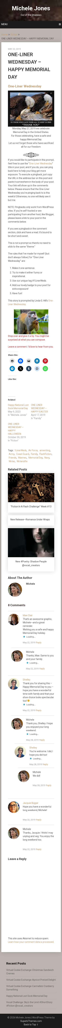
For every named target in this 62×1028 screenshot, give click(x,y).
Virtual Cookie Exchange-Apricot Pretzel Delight (31, 979)
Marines (22, 457)
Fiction (14, 34)
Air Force (33, 450)
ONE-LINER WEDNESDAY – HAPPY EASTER (39, 408)
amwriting (45, 450)
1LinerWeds (20, 450)
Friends (12, 457)
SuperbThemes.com (31, 1021)
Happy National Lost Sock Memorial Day (26, 996)
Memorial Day (35, 457)
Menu (4, 24)
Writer (12, 461)
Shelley (26, 679)
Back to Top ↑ (31, 1024)
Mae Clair (28, 615)
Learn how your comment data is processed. (31, 942)
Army (11, 454)
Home (4, 34)
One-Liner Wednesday (24, 86)
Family (34, 454)
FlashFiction (45, 454)
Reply (38, 642)
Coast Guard (22, 454)
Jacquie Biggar (30, 803)
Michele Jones (31, 8)
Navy (46, 457)
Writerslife (22, 461)
